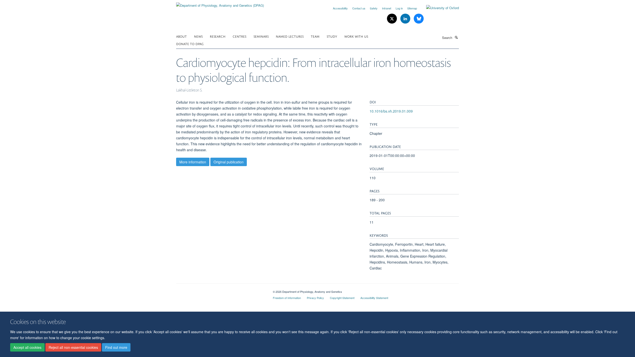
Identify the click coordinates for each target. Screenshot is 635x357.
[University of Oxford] (439, 8)
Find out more (116, 347)
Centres (239, 36)
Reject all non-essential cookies (73, 347)
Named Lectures (290, 36)
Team (315, 36)
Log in (399, 8)
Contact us (358, 8)
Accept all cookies (27, 347)
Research (217, 36)
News (198, 36)
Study (332, 36)
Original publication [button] (229, 161)
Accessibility (340, 8)
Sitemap (412, 8)
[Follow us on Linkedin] (405, 18)
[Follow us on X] (392, 18)
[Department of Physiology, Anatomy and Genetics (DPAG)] (220, 3)
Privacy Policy (315, 298)
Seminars (261, 36)
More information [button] (192, 161)
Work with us (356, 36)
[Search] (456, 37)
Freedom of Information (287, 298)
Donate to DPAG (190, 43)
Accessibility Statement (374, 298)
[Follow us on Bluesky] (419, 18)
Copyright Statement (342, 298)
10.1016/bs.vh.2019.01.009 (391, 111)
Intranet (386, 8)
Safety (374, 8)
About (181, 36)
